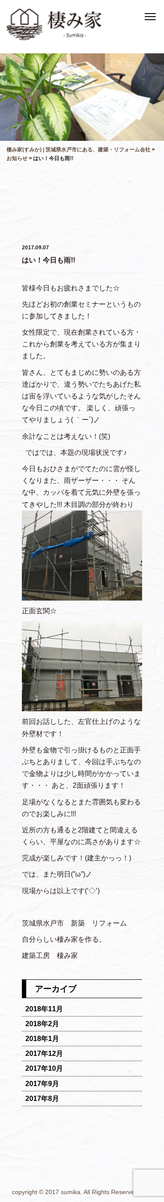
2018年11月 (44, 1009)
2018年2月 (42, 1023)
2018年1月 (42, 1038)
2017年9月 (42, 1083)
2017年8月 (42, 1098)
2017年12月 (44, 1053)
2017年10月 (44, 1068)
